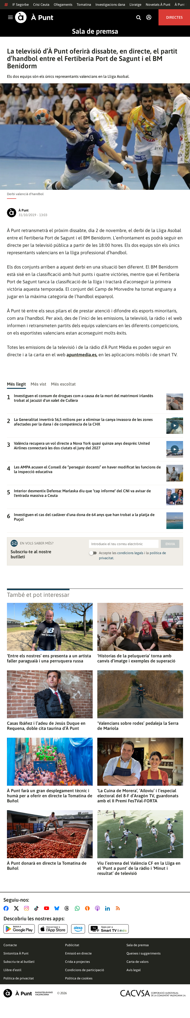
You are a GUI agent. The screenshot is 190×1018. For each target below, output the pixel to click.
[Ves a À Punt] (34, 17)
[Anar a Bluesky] (57, 908)
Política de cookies (78, 978)
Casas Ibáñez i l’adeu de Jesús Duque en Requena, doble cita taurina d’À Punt (46, 726)
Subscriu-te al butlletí (19, 962)
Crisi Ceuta (41, 4)
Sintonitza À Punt (15, 953)
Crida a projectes (77, 962)
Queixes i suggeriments (144, 953)
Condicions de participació (84, 970)
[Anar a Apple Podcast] (98, 908)
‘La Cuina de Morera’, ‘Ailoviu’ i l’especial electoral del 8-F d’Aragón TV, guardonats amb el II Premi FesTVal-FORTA (137, 795)
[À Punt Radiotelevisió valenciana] (28, 993)
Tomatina (84, 4)
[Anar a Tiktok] (37, 908)
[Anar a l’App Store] (53, 928)
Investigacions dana (110, 4)
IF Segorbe (20, 4)
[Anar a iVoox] (88, 908)
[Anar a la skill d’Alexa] (78, 928)
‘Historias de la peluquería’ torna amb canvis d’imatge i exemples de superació (136, 658)
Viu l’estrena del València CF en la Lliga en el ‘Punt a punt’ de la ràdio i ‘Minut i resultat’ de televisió (138, 868)
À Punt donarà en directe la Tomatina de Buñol (46, 866)
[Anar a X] (17, 908)
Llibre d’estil (12, 970)
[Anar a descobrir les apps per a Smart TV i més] (109, 928)
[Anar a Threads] (68, 908)
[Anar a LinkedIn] (108, 908)
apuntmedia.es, (81, 354)
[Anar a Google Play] (19, 928)
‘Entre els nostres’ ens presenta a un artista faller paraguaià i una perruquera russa (49, 658)
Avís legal (134, 970)
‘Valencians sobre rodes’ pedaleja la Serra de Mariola (137, 726)
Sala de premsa (95, 31)
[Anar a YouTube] (47, 908)
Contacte (10, 945)
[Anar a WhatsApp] (78, 908)
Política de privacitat (18, 978)
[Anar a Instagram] (27, 908)
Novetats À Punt (158, 4)
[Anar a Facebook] (6, 908)
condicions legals (130, 553)
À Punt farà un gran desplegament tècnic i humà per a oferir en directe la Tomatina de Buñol (49, 795)
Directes (174, 17)
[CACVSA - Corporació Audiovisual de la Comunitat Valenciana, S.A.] (153, 993)
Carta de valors (138, 962)
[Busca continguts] (138, 18)
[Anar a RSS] (119, 908)
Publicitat (72, 945)
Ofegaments (63, 4)
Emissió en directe (78, 953)
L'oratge (135, 4)
